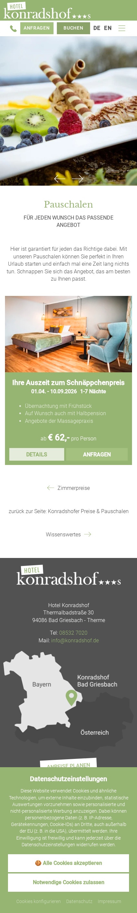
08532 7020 (73, 633)
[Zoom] (68, 111)
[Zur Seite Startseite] (46, 10)
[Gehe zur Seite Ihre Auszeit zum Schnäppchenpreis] (68, 334)
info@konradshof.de (75, 640)
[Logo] (68, 575)
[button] (59, 179)
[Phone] (13, 28)
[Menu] (122, 28)
